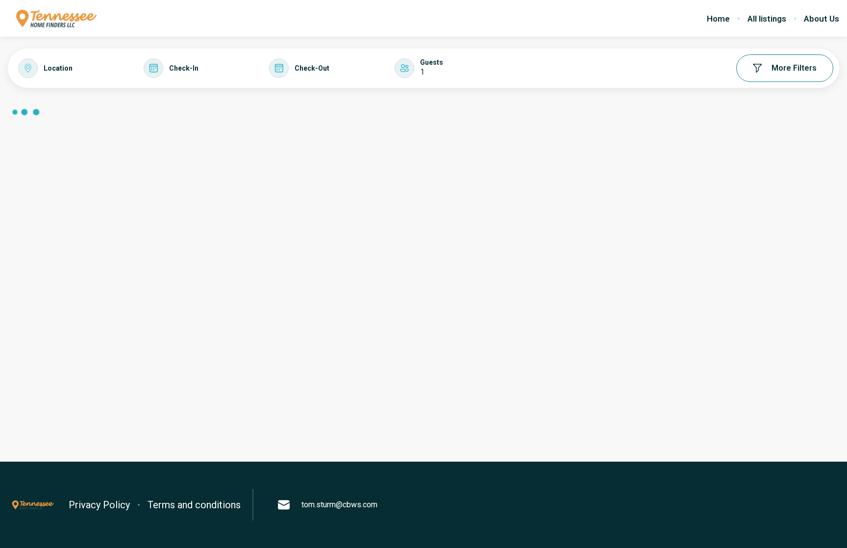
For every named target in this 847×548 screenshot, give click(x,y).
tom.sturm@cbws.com (339, 504)
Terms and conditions (194, 505)
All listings (766, 19)
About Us (821, 19)
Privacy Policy (99, 505)
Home (718, 19)
